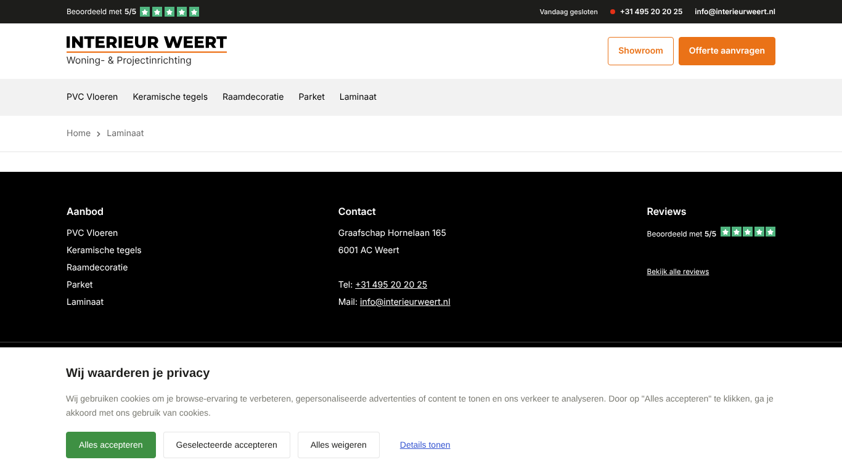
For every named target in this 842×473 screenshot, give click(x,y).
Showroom (640, 51)
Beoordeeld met (101, 11)
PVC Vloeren (92, 97)
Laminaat (358, 97)
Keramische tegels (170, 97)
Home (79, 133)
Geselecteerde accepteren (226, 445)
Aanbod (85, 211)
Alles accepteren (111, 445)
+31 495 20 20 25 (391, 285)
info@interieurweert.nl (405, 302)
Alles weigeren (339, 445)
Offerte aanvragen (727, 51)
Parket (311, 97)
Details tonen (425, 445)
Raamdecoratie (253, 97)
